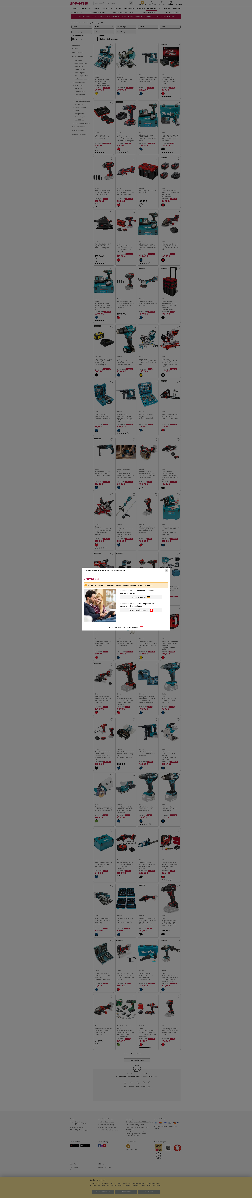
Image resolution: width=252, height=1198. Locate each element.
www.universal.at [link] (124, 627)
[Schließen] (166, 570)
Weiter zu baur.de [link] (139, 597)
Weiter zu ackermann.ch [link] (139, 610)
